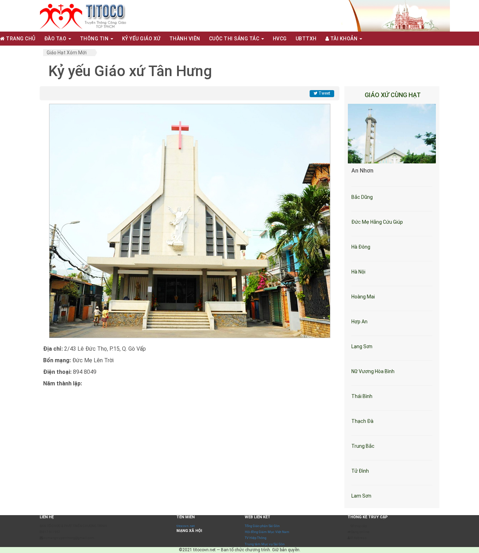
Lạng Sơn (361, 346)
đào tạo (56, 38)
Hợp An (359, 321)
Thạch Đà (362, 421)
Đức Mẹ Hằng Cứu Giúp (377, 222)
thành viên (184, 38)
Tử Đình (360, 471)
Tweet (323, 93)
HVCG (280, 38)
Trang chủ (20, 38)
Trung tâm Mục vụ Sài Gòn (265, 544)
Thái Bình (361, 396)
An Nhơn (362, 170)
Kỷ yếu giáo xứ (141, 38)
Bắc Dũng (362, 197)
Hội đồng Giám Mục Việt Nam (267, 532)
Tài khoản (344, 38)
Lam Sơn (361, 496)
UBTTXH (306, 38)
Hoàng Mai (363, 296)
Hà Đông (360, 247)
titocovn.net (185, 526)
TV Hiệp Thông (256, 538)
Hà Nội (358, 272)
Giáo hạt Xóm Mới (67, 52)
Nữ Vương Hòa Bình (372, 371)
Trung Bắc (363, 446)
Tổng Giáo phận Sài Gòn (262, 526)
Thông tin (95, 38)
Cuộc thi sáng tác (235, 38)
